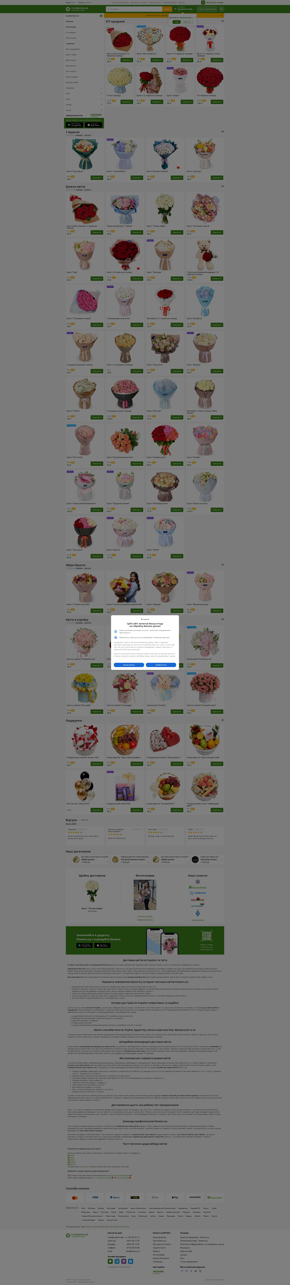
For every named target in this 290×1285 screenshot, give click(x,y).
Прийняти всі (161, 665)
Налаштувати (129, 665)
